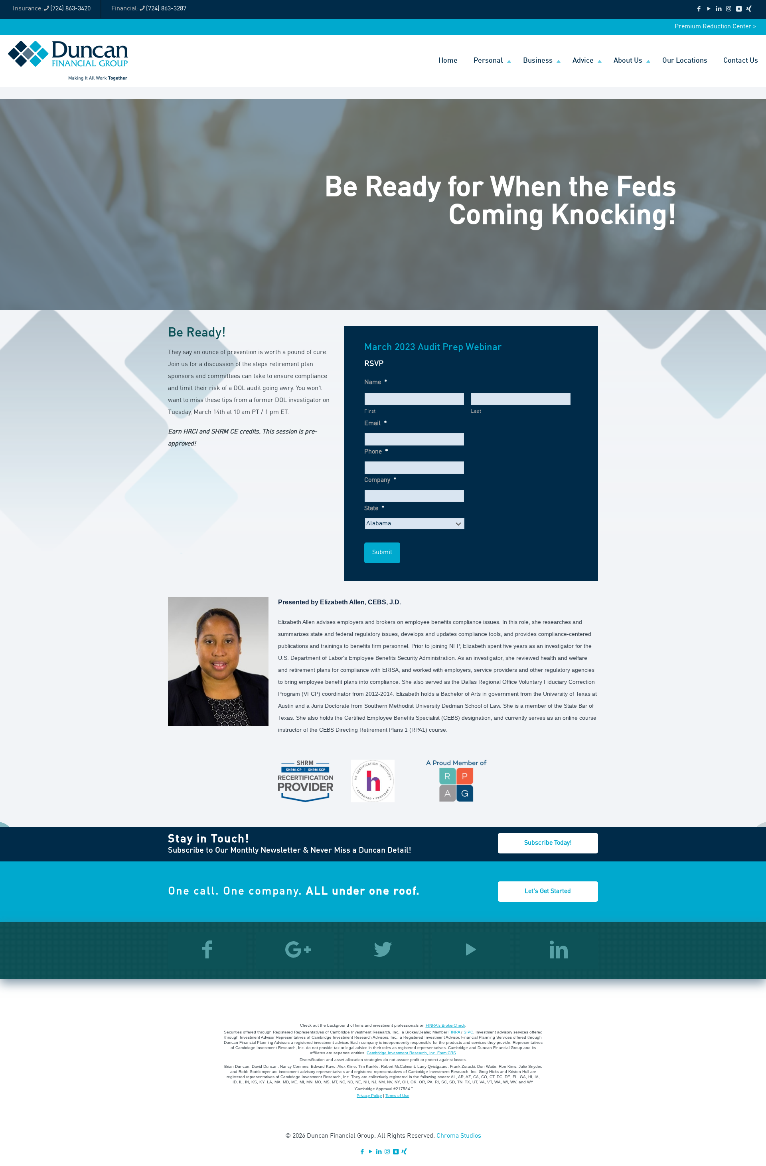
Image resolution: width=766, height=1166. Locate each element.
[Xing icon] (749, 9)
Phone (376, 452)
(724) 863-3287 (166, 9)
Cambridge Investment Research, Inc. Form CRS (411, 1053)
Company (380, 480)
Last (476, 411)
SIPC (468, 1032)
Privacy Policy (369, 1095)
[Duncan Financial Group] (68, 61)
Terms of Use (397, 1095)
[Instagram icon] (729, 9)
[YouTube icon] (709, 9)
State (374, 508)
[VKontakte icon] (739, 9)
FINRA (454, 1032)
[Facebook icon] (699, 9)
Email (375, 423)
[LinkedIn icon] (719, 9)
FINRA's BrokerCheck (445, 1025)
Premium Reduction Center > (715, 27)
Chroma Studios (458, 1136)
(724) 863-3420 (70, 9)
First (370, 411)
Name (375, 382)
